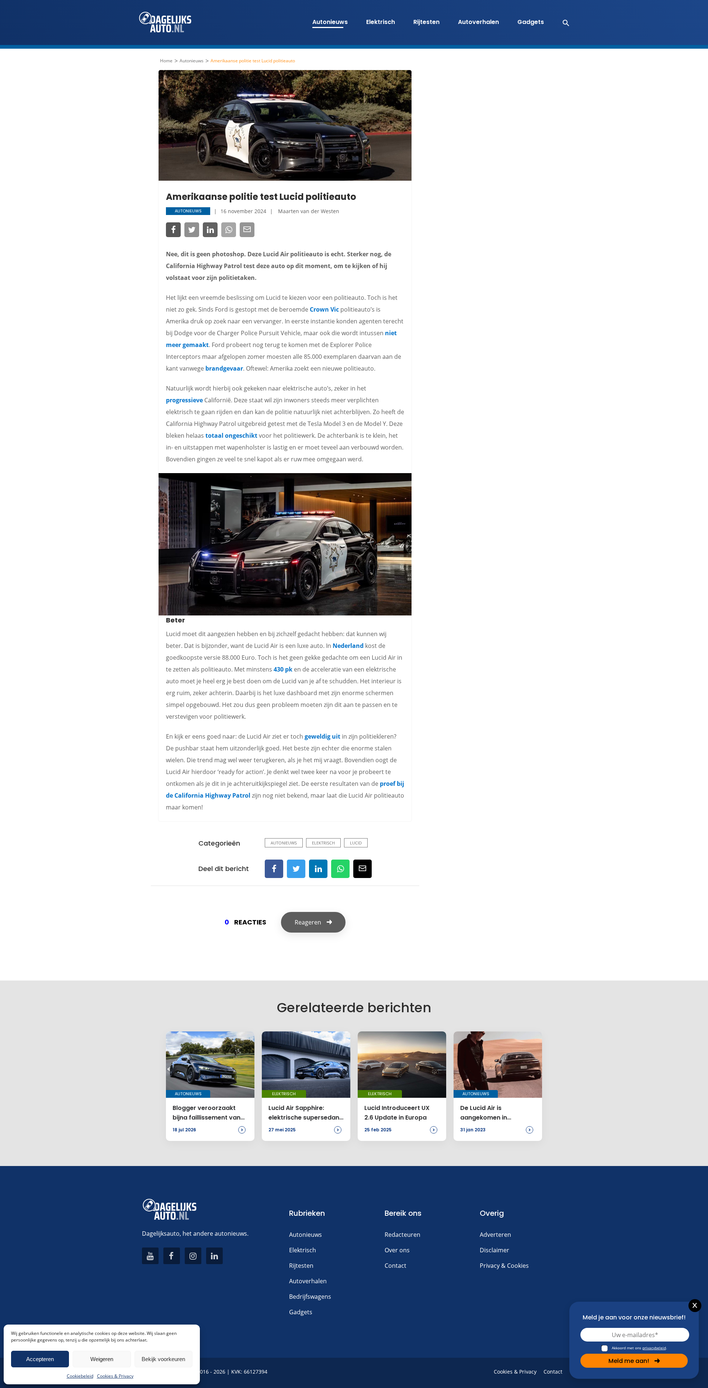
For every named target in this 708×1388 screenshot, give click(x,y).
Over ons (397, 1250)
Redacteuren (402, 1235)
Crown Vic (324, 309)
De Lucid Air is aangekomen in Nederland (483, 1113)
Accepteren (40, 1359)
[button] (562, 22)
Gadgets (530, 22)
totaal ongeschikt (231, 435)
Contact (395, 1266)
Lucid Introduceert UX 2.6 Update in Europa (397, 1113)
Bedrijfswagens (310, 1296)
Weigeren (101, 1359)
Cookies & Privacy (115, 1376)
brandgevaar (224, 368)
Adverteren (495, 1235)
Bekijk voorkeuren (163, 1359)
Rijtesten (426, 22)
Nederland (348, 646)
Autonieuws (330, 22)
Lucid (356, 843)
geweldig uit (322, 736)
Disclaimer (494, 1250)
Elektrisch (380, 22)
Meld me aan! (628, 1361)
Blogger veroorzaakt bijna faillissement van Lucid (206, 1113)
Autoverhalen (478, 22)
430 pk (283, 669)
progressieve (184, 400)
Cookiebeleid (80, 1376)
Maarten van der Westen (308, 211)
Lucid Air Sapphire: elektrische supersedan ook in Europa (303, 1113)
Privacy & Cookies (504, 1266)
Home (166, 61)
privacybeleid (654, 1347)
